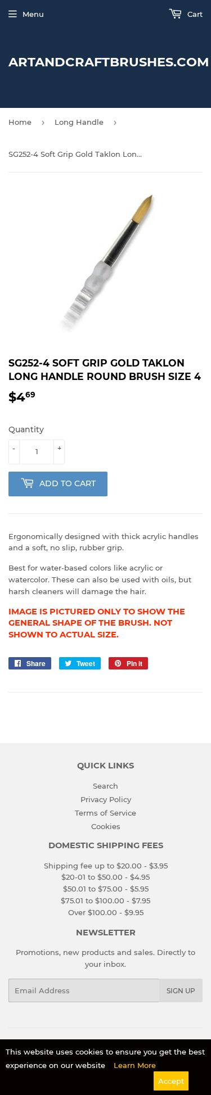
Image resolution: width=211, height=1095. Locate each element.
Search (105, 785)
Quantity (26, 429)
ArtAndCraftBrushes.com (105, 62)
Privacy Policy (105, 799)
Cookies (105, 826)
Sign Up (181, 991)
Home (20, 121)
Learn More (135, 1065)
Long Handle (79, 121)
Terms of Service (105, 812)
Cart (194, 14)
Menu (33, 14)
